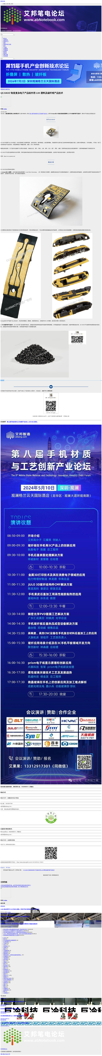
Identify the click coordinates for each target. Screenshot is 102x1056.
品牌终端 (5, 39)
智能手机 (7, 89)
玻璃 (4, 973)
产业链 (5, 47)
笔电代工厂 (6, 41)
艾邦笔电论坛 (4, 28)
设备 (4, 984)
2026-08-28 (3, 1004)
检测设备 (5, 969)
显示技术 (5, 965)
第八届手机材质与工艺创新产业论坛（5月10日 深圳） (22, 422)
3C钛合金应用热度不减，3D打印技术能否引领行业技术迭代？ (16, 885)
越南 (4, 42)
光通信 (5, 947)
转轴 (4, 987)
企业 (4, 944)
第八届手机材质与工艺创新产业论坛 (38, 113)
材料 (6, 913)
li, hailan (5, 109)
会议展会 (5, 946)
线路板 (5, 976)
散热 (4, 963)
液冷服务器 (6, 971)
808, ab (7, 1004)
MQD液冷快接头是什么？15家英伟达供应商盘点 (15, 932)
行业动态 (5, 981)
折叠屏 (5, 962)
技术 (4, 45)
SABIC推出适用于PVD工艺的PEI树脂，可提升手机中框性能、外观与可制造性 (20, 909)
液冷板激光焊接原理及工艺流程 (11, 935)
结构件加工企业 (7, 44)
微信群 (5, 51)
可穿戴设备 (6, 950)
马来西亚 (5, 992)
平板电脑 (5, 957)
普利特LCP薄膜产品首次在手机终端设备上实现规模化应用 (15, 916)
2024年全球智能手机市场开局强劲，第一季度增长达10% (14, 886)
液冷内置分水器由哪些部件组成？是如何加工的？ (15, 929)
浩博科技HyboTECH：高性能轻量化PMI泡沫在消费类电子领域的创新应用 (19, 923)
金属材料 (5, 48)
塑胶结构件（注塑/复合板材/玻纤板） (12, 954)
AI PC (4, 937)
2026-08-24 (3, 1025)
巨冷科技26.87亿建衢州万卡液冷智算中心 (13, 930)
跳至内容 (3, 1)
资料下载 (5, 54)
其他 (4, 949)
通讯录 (5, 53)
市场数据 (5, 50)
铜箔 (4, 991)
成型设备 (5, 959)
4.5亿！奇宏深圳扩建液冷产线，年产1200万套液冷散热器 (17, 933)
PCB (4, 939)
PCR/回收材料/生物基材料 (9, 940)
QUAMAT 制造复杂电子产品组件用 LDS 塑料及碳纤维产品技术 (38, 870)
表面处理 (5, 982)
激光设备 (5, 972)
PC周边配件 (6, 941)
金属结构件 (6, 990)
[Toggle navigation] (1, 33)
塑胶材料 (3, 89)
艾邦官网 (5, 56)
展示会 (5, 38)
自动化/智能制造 (7, 979)
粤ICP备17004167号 (5, 1054)
